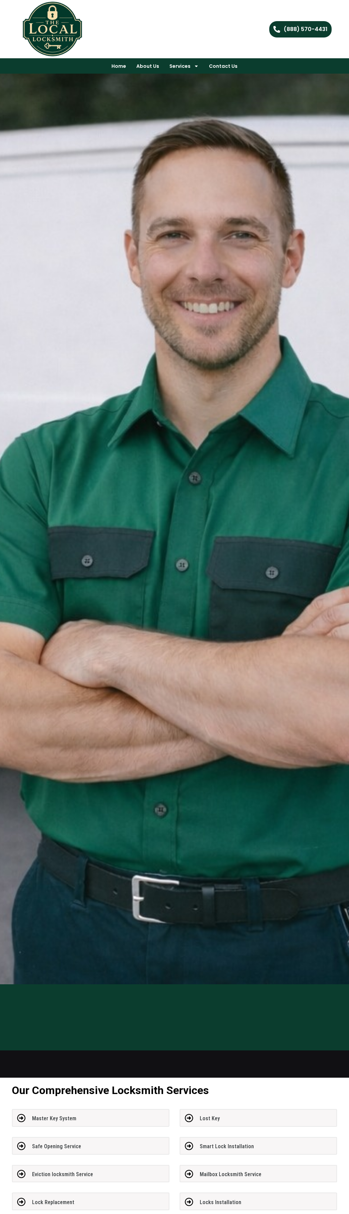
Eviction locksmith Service (62, 1174)
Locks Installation (220, 1202)
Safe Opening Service (56, 1146)
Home (118, 66)
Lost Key (210, 1118)
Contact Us (223, 66)
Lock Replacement (53, 1202)
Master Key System (54, 1118)
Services (180, 66)
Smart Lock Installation (227, 1146)
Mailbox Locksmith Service (230, 1174)
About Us (147, 66)
